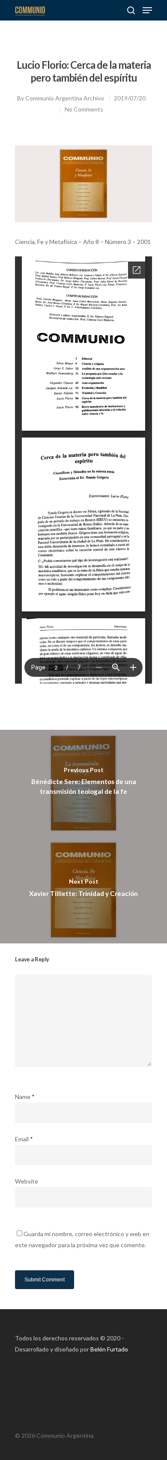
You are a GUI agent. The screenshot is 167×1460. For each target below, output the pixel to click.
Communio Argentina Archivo (64, 98)
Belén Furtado (109, 1349)
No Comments (84, 109)
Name (25, 1096)
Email (24, 1139)
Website (26, 1181)
